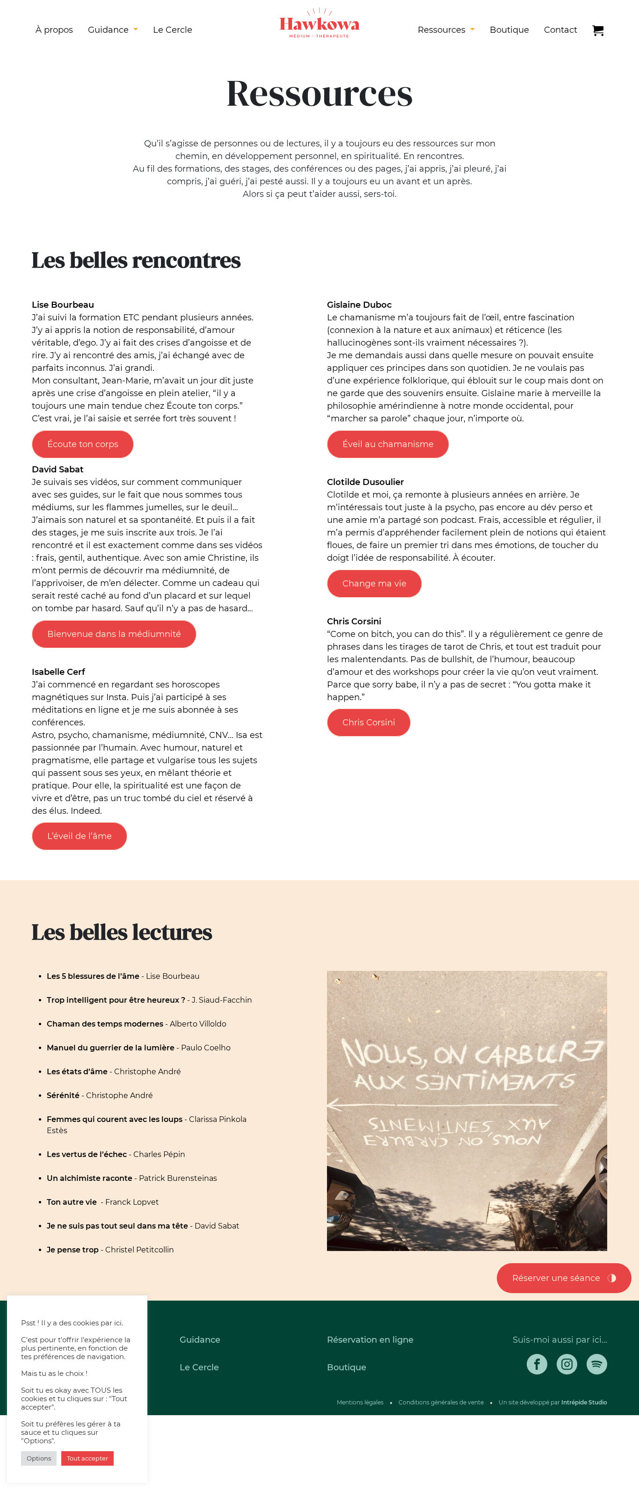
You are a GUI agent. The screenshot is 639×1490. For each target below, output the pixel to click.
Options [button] (39, 1458)
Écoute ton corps (82, 444)
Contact (560, 30)
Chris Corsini (368, 722)
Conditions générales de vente (441, 1402)
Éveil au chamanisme (388, 444)
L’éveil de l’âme (79, 836)
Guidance (200, 1340)
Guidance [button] (109, 30)
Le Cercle (172, 30)
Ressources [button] (443, 30)
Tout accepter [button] (87, 1458)
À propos (54, 30)
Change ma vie (374, 584)
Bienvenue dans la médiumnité (114, 634)
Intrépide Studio (584, 1402)
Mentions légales (360, 1402)
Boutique (509, 30)
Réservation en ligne (370, 1340)
